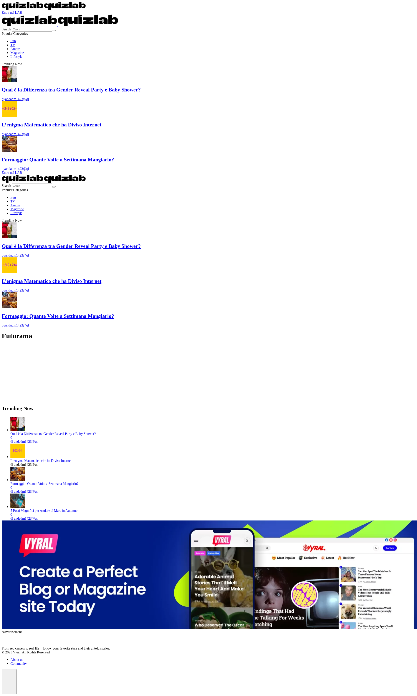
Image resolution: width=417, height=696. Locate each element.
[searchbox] (32, 29)
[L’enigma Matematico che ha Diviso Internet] (17, 457)
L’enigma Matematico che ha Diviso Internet (40, 460)
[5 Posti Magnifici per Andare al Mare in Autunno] (17, 507)
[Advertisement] (132, 375)
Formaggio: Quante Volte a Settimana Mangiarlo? (44, 484)
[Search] (54, 30)
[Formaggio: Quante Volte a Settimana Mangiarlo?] (17, 480)
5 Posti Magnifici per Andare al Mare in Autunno (44, 510)
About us (16, 659)
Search (7, 29)
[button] (9, 681)
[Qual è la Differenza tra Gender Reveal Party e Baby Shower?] (17, 430)
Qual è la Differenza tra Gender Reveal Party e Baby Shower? (53, 434)
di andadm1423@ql (24, 441)
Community (18, 663)
